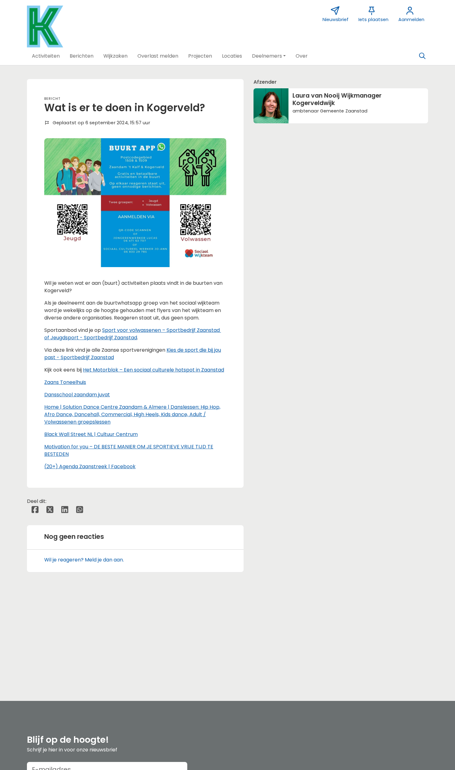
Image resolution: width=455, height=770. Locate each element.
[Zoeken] (422, 56)
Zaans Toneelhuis (65, 382)
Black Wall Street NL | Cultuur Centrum (91, 434)
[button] (46, 56)
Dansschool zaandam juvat (77, 394)
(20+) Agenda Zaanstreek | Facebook (90, 466)
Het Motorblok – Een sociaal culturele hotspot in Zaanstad (153, 369)
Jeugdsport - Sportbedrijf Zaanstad (93, 337)
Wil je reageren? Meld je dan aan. (84, 559)
